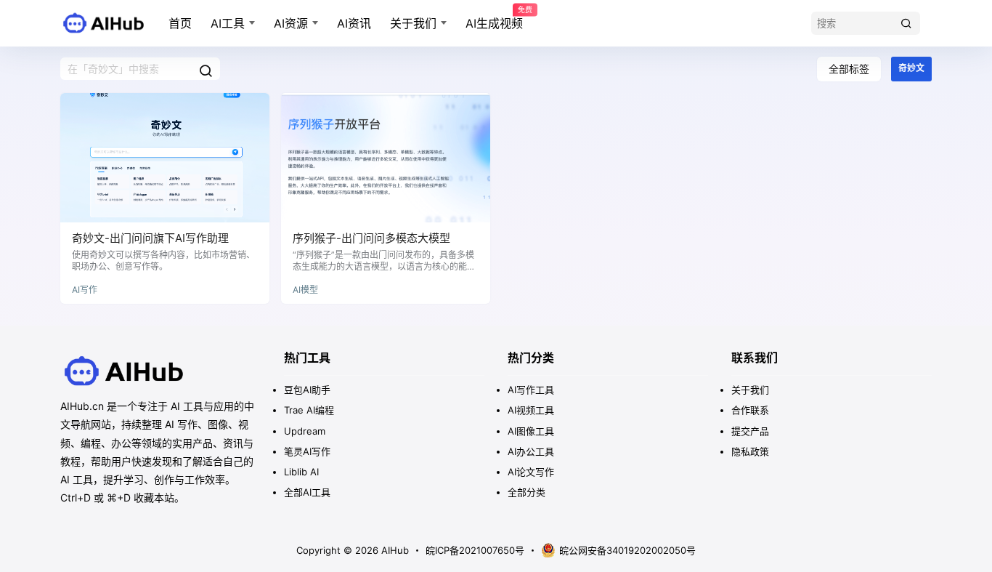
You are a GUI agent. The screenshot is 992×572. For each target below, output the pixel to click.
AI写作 (84, 289)
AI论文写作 (531, 472)
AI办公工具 (531, 451)
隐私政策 (750, 451)
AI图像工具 (531, 431)
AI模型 (305, 289)
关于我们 (413, 23)
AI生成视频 (494, 18)
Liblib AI (301, 472)
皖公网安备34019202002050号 (627, 550)
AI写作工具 (531, 389)
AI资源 (291, 23)
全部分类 (526, 492)
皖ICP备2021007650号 (475, 550)
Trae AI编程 (309, 410)
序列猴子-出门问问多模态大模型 (371, 238)
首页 (180, 23)
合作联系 (750, 410)
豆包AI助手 (307, 389)
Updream (304, 431)
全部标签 (849, 69)
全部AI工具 (307, 492)
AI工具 (228, 23)
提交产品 (750, 431)
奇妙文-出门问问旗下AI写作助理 (150, 238)
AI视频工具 (531, 410)
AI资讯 (354, 23)
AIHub (393, 550)
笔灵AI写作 (307, 451)
